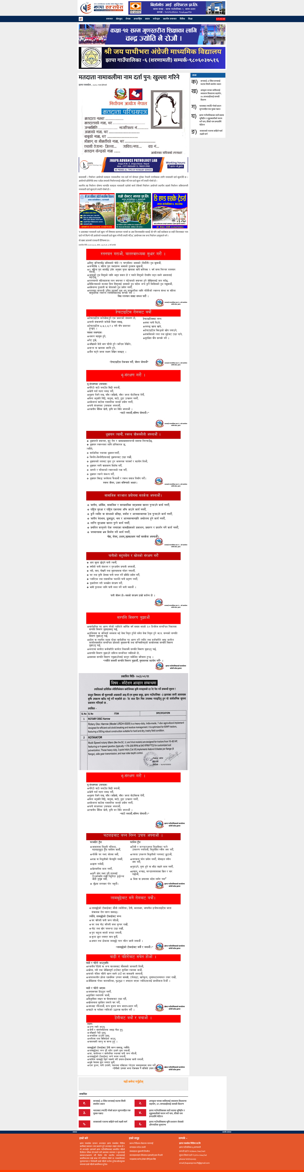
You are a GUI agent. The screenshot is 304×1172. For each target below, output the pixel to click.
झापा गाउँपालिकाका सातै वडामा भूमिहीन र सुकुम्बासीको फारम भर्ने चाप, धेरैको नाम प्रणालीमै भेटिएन (211, 120)
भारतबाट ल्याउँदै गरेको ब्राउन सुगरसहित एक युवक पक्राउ (210, 107)
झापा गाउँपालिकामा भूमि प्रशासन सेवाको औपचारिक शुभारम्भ (166, 1123)
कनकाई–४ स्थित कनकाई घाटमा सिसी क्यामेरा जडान (211, 82)
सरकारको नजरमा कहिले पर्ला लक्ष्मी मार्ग (211, 132)
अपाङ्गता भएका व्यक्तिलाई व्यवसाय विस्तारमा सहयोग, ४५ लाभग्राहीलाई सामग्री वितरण (211, 95)
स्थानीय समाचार (226, 1132)
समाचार (75, 1132)
